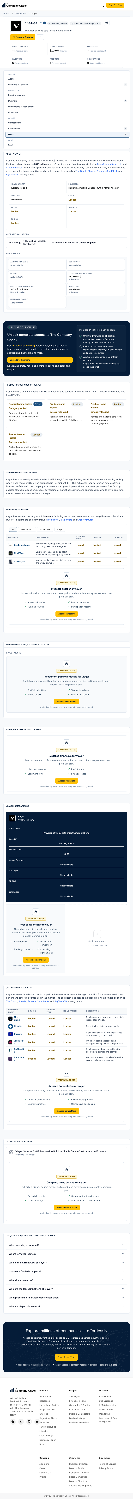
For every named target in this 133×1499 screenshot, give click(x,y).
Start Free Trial (66, 1357)
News (67, 134)
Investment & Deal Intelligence (108, 1420)
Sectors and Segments (80, 1485)
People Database (47, 1409)
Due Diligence (106, 1401)
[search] (102, 5)
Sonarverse (19, 1058)
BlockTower (103, 164)
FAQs (10, 145)
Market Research (107, 1409)
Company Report (47, 1440)
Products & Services (67, 84)
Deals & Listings (77, 1418)
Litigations (44, 1431)
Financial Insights (77, 1401)
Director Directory (78, 1481)
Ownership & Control (79, 1405)
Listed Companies (78, 1477)
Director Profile (76, 1468)
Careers (43, 1468)
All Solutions (105, 1396)
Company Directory (79, 1472)
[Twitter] (21, 1422)
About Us (44, 1464)
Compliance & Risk (78, 1409)
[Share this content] (106, 23)
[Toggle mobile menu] (129, 5)
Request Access (24, 37)
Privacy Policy (106, 1468)
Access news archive (66, 1207)
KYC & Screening (107, 1405)
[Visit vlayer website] (41, 23)
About (11, 79)
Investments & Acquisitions (21, 106)
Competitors (67, 128)
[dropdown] (40, 37)
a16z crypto (116, 164)
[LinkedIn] (29, 1422)
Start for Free (115, 5)
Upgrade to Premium (20, 360)
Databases (44, 1401)
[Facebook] (13, 1422)
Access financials (66, 781)
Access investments (66, 701)
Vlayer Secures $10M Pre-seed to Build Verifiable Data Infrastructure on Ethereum (61, 1151)
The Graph (80, 171)
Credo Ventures (14, 167)
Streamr (101, 171)
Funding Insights (16, 95)
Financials (13, 112)
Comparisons (14, 123)
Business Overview (79, 1422)
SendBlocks (112, 171)
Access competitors (66, 1111)
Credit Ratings (46, 1435)
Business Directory (78, 1464)
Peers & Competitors (79, 1413)
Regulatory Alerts (48, 1418)
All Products (45, 1396)
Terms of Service (107, 1464)
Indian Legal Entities (49, 1405)
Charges (43, 1413)
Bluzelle (92, 171)
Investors (67, 101)
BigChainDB (12, 174)
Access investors (66, 614)
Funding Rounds (47, 1426)
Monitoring (104, 1413)
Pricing (42, 1477)
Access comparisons (36, 960)
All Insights (74, 1396)
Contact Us (45, 1472)
